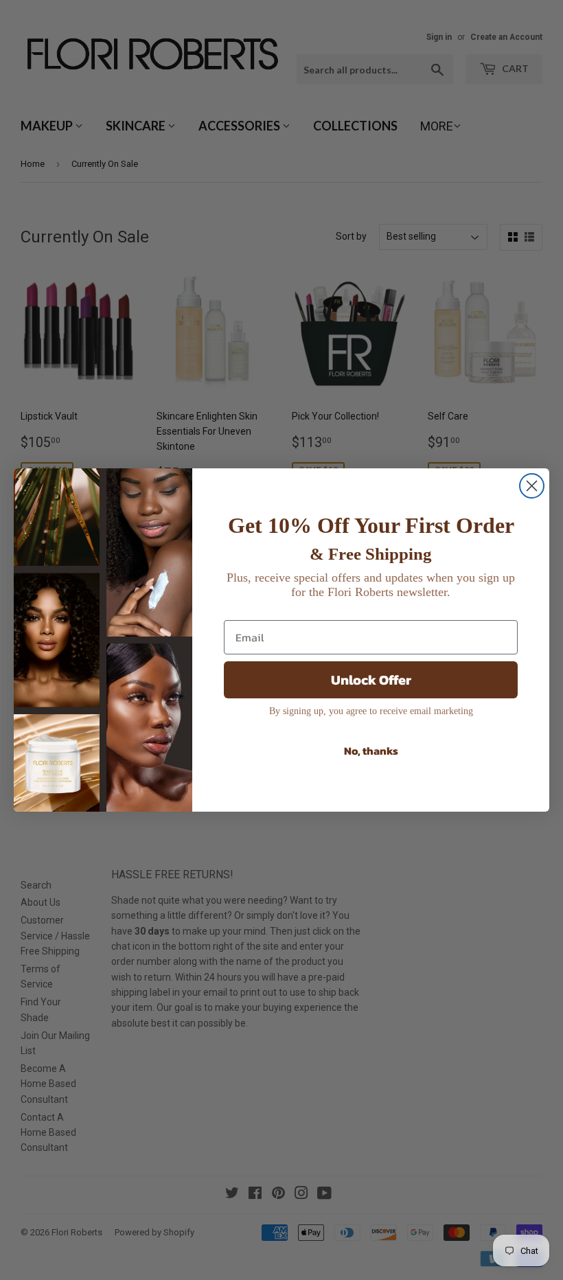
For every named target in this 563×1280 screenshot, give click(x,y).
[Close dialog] (532, 486)
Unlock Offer (371, 680)
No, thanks (371, 750)
